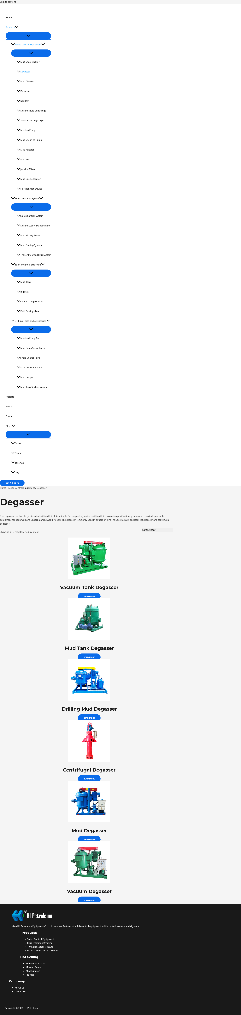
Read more (89, 596)
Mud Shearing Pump (31, 139)
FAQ (17, 472)
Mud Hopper (27, 377)
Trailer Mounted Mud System (35, 254)
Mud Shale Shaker (29, 61)
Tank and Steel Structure (28, 264)
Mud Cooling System (31, 245)
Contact (10, 416)
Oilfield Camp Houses (31, 301)
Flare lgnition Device (31, 188)
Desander (25, 91)
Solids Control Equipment (28, 44)
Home (9, 17)
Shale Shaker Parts (30, 357)
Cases (18, 443)
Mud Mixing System (30, 235)
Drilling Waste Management (35, 225)
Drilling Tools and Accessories (30, 320)
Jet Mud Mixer (27, 169)
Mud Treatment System (27, 198)
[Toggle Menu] (28, 35)
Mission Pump (27, 130)
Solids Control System (31, 215)
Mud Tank (25, 281)
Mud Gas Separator (30, 178)
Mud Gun (25, 159)
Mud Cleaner (27, 81)
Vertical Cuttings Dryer (32, 120)
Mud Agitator (27, 149)
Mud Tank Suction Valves (33, 387)
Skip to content (8, 1)
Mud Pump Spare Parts (32, 348)
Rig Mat (24, 291)
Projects (10, 396)
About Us (19, 987)
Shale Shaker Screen (31, 367)
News (18, 453)
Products (10, 27)
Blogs (8, 426)
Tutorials (19, 462)
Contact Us (20, 991)
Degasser (25, 71)
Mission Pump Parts (31, 338)
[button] (16, 27)
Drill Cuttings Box (29, 311)
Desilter (24, 100)
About (9, 406)
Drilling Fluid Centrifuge (33, 110)
